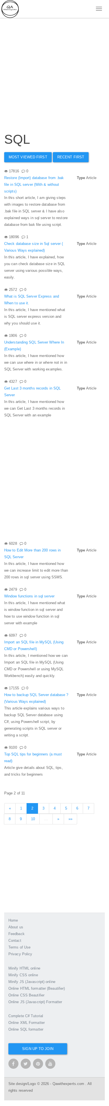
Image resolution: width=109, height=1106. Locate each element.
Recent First (70, 157)
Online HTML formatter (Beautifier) (36, 988)
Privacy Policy (20, 954)
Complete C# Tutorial (25, 1016)
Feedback (16, 934)
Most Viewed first (28, 157)
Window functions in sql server (29, 596)
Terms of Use (19, 947)
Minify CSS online (23, 975)
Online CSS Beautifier (26, 995)
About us (15, 927)
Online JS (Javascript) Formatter (35, 1002)
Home (13, 920)
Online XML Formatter (26, 1023)
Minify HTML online (24, 968)
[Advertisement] (54, 68)
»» (70, 819)
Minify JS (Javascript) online (31, 982)
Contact (14, 940)
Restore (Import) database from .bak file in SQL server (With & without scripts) (34, 184)
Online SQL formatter (25, 1029)
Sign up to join (37, 1049)
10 (33, 819)
